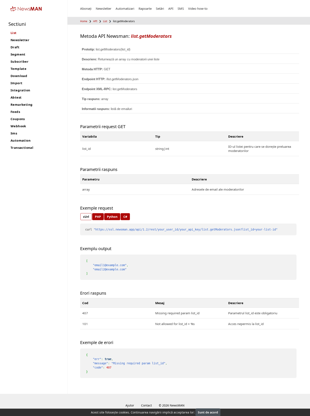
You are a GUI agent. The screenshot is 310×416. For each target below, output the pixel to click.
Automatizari (125, 8)
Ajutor (129, 405)
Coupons (18, 119)
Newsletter (20, 40)
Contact (146, 405)
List (14, 33)
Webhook (18, 126)
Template (18, 68)
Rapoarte (145, 8)
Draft (15, 47)
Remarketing (21, 104)
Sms (14, 133)
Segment (18, 54)
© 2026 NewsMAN (172, 405)
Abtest (16, 97)
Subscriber (19, 61)
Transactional (22, 147)
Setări (160, 8)
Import (16, 83)
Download (19, 76)
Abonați (86, 8)
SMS (181, 8)
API (170, 8)
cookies (124, 412)
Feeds (15, 112)
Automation (21, 140)
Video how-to (198, 8)
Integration (20, 90)
